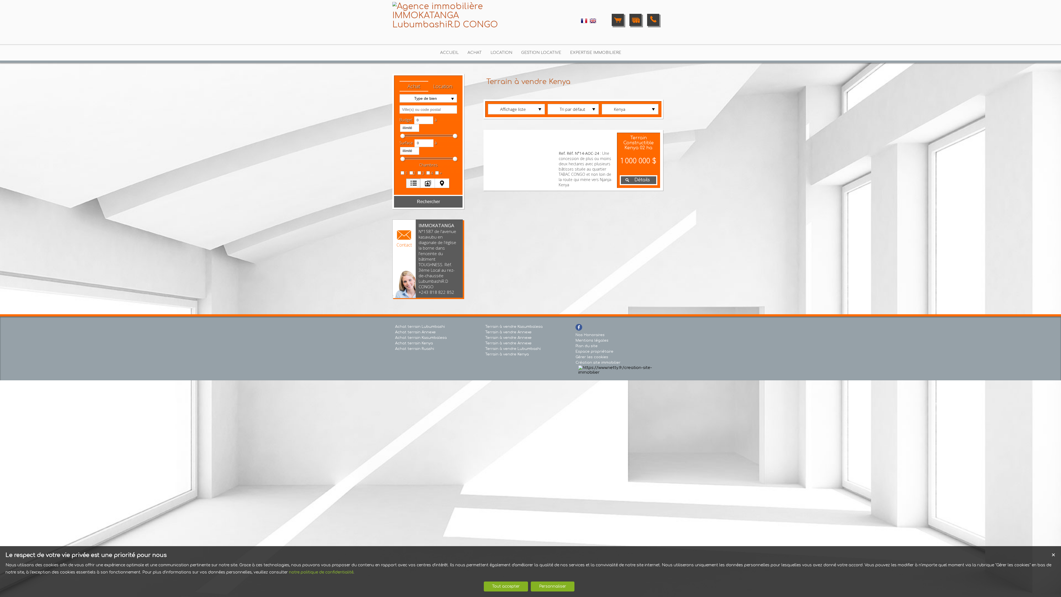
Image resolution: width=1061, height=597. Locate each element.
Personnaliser (552, 586)
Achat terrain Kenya (414, 343)
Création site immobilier (598, 363)
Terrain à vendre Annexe (508, 332)
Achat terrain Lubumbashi (420, 327)
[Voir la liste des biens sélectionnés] (618, 20)
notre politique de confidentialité (321, 572)
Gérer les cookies (592, 357)
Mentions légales (592, 340)
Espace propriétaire (594, 352)
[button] (414, 86)
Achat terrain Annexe (415, 332)
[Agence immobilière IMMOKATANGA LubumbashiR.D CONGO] (447, 24)
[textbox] (428, 109)
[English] (593, 23)
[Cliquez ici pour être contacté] (653, 20)
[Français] (584, 23)
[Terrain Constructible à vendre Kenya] (521, 160)
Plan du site (587, 346)
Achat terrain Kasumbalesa (421, 338)
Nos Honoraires (590, 335)
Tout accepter (506, 586)
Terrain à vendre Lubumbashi (513, 349)
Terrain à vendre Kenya (507, 354)
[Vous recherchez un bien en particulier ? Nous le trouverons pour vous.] (635, 20)
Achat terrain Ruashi (414, 349)
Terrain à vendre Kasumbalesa (514, 327)
